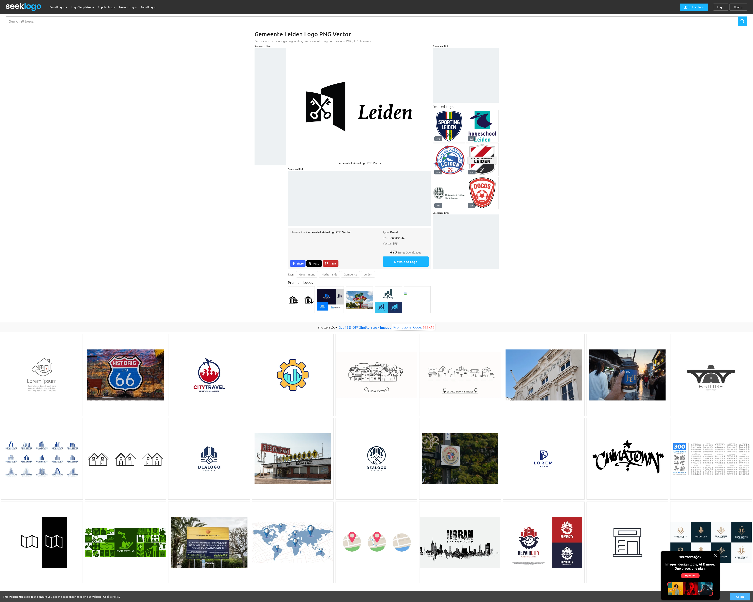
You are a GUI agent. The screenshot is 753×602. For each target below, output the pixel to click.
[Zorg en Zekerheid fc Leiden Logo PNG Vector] (449, 159)
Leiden (368, 274)
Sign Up (738, 7)
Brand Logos (57, 7)
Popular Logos (106, 7)
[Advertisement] (270, 106)
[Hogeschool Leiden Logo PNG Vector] (482, 126)
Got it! (740, 596)
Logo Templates (81, 7)
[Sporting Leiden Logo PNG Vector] (449, 126)
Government (307, 274)
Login (720, 7)
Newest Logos (128, 7)
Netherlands (329, 274)
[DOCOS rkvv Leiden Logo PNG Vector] (482, 193)
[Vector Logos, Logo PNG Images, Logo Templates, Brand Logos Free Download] (24, 7)
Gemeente (350, 274)
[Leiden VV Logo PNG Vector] (482, 159)
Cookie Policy (111, 596)
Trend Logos (148, 7)
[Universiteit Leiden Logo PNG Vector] (449, 193)
